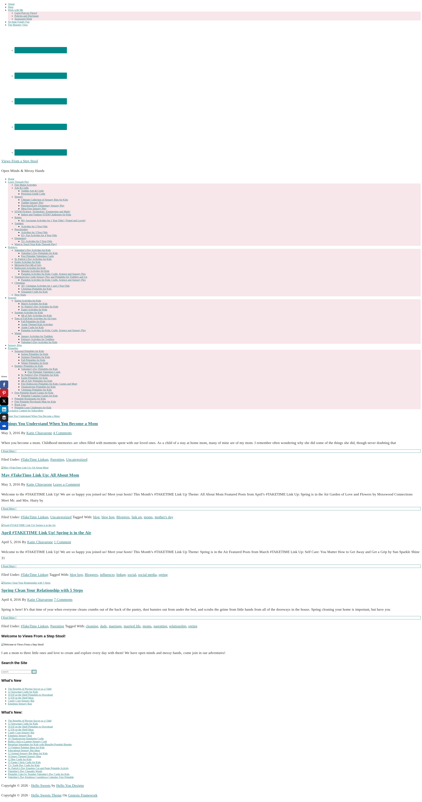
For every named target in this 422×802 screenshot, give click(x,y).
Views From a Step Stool (19, 161)
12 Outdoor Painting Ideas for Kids (26, 747)
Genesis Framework (82, 795)
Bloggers (123, 517)
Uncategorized (76, 459)
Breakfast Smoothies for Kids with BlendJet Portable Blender (40, 744)
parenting (160, 626)
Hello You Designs (70, 785)
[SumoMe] (4, 426)
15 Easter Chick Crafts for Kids (24, 762)
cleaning (92, 626)
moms (148, 517)
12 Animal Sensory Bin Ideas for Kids (28, 753)
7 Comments (63, 599)
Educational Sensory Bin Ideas (24, 750)
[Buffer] (4, 417)
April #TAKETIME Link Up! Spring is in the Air (46, 532)
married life (132, 626)
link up (137, 517)
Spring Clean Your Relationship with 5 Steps (42, 590)
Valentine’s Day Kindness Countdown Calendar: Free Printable (41, 777)
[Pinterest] (4, 393)
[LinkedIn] (4, 409)
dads (103, 626)
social (132, 575)
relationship (177, 626)
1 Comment (62, 542)
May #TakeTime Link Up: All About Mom (40, 475)
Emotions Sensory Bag (20, 703)
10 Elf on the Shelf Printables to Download (30, 694)
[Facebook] (4, 384)
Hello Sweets (41, 785)
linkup (121, 575)
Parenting (57, 459)
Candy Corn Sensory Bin (21, 700)
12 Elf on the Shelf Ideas (21, 697)
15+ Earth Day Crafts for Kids (24, 765)
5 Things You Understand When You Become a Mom (49, 423)
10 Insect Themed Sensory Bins (24, 756)
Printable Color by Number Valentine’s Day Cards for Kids (38, 774)
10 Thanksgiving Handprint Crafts (26, 738)
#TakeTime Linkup (34, 459)
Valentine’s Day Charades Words (25, 771)
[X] (4, 401)
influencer (107, 575)
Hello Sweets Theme (46, 795)
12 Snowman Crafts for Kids (23, 691)
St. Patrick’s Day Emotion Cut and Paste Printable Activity (38, 768)
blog (96, 517)
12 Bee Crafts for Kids (19, 759)
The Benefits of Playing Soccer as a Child (29, 688)
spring (163, 575)
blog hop (108, 517)
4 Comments (62, 433)
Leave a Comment (66, 484)
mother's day (164, 517)
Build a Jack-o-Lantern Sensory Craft (27, 741)
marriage (115, 626)
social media (147, 575)
